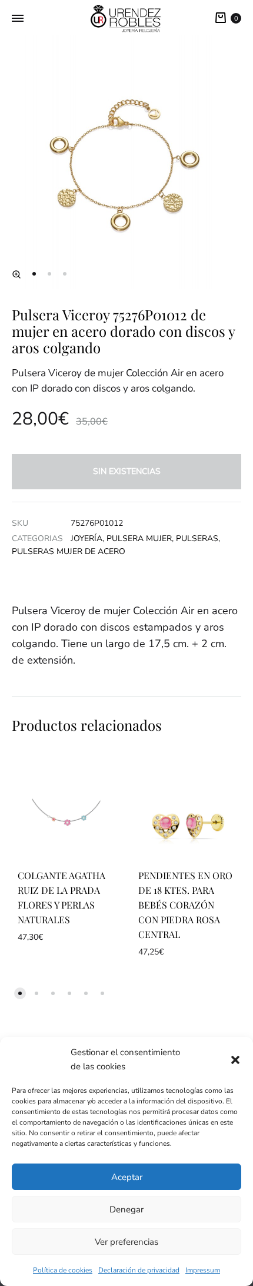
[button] (235, 1060)
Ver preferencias (126, 1242)
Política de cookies (62, 1270)
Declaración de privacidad (138, 1270)
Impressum (202, 1270)
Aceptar (126, 1177)
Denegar (126, 1209)
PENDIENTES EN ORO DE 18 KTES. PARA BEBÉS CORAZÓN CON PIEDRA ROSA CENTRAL (185, 904)
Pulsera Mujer (139, 538)
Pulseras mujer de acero (68, 551)
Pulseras (197, 538)
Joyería (86, 538)
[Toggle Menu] (18, 18)
